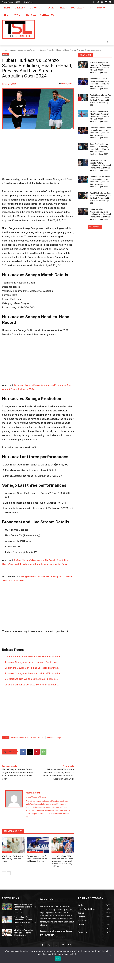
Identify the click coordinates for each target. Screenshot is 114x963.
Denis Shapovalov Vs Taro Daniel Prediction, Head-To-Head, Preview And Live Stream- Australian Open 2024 (100, 100)
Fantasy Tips (57, 852)
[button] (108, 41)
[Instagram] (98, 2)
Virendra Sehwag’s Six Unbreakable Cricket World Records (25, 906)
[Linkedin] (62, 944)
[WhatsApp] (43, 752)
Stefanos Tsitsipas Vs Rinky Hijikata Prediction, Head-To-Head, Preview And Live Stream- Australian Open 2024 (100, 67)
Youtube (7, 580)
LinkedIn (19, 580)
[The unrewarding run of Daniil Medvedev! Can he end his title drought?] (38, 845)
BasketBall (7, 852)
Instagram (56, 576)
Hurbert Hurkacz (37, 737)
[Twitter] (56, 944)
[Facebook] (93, 2)
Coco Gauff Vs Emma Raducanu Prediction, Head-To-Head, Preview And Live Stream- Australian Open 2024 (99, 149)
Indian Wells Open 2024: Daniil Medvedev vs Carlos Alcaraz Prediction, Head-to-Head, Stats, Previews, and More (62, 861)
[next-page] (9, 873)
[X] (102, 2)
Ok (57, 958)
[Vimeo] (106, 2)
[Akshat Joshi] (14, 804)
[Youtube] (110, 2)
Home (4, 50)
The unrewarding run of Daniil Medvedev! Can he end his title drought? (37, 858)
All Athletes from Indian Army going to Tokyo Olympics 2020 (23, 932)
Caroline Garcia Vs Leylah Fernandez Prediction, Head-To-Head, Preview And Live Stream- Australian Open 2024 (100, 133)
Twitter (68, 576)
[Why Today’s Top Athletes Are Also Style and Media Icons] (13, 845)
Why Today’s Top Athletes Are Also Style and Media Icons (12, 858)
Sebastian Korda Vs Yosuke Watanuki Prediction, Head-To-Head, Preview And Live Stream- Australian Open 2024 (100, 165)
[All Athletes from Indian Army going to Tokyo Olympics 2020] (7, 932)
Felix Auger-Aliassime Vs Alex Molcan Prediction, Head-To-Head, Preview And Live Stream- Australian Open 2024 (100, 116)
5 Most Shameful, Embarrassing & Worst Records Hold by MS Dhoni (25, 919)
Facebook (43, 576)
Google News (28, 576)
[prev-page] (4, 873)
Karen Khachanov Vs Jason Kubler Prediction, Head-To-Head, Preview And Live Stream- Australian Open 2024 (100, 84)
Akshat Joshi (66, 84)
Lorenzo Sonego (54, 737)
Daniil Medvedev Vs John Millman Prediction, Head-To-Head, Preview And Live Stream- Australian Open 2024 (100, 198)
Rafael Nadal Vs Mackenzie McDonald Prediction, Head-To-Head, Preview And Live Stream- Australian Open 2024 (35, 564)
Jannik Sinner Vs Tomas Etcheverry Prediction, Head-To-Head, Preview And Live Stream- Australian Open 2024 (100, 182)
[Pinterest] (37, 752)
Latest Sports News (35, 852)
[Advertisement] (38, 155)
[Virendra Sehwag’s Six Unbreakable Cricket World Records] (7, 906)
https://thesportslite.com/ (36, 797)
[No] (110, 955)
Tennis (12, 50)
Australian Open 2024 (19, 737)
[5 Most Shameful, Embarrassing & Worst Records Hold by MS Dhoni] (7, 919)
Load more (94, 226)
